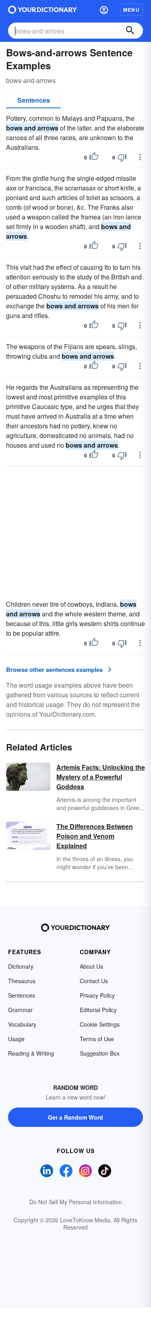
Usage (16, 1039)
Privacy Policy (97, 995)
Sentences (33, 100)
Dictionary (20, 966)
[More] (140, 157)
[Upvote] (94, 157)
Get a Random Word (75, 1117)
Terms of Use (97, 1039)
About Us (91, 966)
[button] (104, 9)
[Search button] (130, 30)
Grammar (20, 1010)
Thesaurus (21, 981)
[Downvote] (122, 157)
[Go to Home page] (42, 9)
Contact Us (94, 981)
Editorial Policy (98, 1010)
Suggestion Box (100, 1053)
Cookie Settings (100, 1024)
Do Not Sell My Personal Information (75, 1202)
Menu (131, 9)
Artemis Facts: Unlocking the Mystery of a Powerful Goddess (100, 777)
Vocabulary (22, 1024)
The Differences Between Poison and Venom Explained (94, 836)
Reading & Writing (31, 1053)
